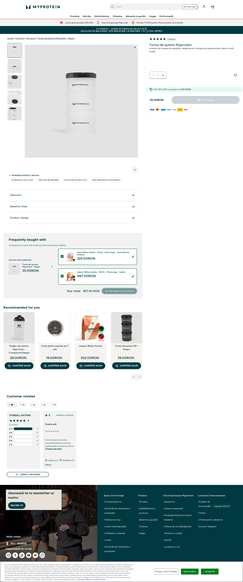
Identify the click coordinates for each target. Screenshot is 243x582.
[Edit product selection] (133, 256)
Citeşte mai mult (53, 449)
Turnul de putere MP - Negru (126, 348)
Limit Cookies (190, 571)
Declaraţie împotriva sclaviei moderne (178, 517)
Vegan (152, 16)
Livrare (107, 540)
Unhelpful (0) (68, 460)
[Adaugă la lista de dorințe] (235, 75)
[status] (158, 75)
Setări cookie (13, 536)
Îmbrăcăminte (101, 16)
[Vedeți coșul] (213, 7)
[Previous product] (134, 376)
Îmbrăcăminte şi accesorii (147, 510)
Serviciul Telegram (207, 526)
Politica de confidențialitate (177, 526)
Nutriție (87, 16)
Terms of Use (99, 579)
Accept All (209, 571)
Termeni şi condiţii (173, 533)
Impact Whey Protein (90, 346)
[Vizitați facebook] (15, 555)
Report (48, 464)
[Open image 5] (14, 113)
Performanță (166, 16)
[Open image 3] (14, 81)
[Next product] (139, 376)
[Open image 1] (14, 50)
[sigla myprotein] (43, 7)
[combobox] (154, 6)
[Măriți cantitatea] (163, 75)
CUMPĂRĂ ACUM (21, 365)
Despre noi (169, 502)
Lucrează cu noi (172, 547)
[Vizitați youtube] (29, 555)
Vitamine (117, 16)
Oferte (201, 513)
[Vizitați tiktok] (22, 555)
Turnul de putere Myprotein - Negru (56, 38)
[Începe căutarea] (113, 6)
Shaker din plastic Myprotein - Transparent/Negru (19, 349)
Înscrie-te (17, 505)
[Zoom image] (135, 47)
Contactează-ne (113, 502)
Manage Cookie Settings (166, 571)
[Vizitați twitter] (35, 555)
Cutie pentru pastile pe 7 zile (55, 348)
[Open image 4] (14, 97)
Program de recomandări (214, 504)
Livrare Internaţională (115, 526)
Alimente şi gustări (136, 16)
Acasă (10, 38)
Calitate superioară (173, 508)
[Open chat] (42, 555)
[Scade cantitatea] (153, 75)
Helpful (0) (53, 460)
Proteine (74, 16)
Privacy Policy (84, 579)
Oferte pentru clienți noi (210, 520)
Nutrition (20, 38)
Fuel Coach (191, 7)
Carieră (167, 540)
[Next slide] (141, 347)
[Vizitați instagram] (8, 555)
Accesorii (31, 38)
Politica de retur (112, 520)
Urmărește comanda (114, 533)
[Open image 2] (14, 66)
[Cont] (204, 7)
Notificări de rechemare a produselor (117, 510)
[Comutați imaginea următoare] (135, 170)
